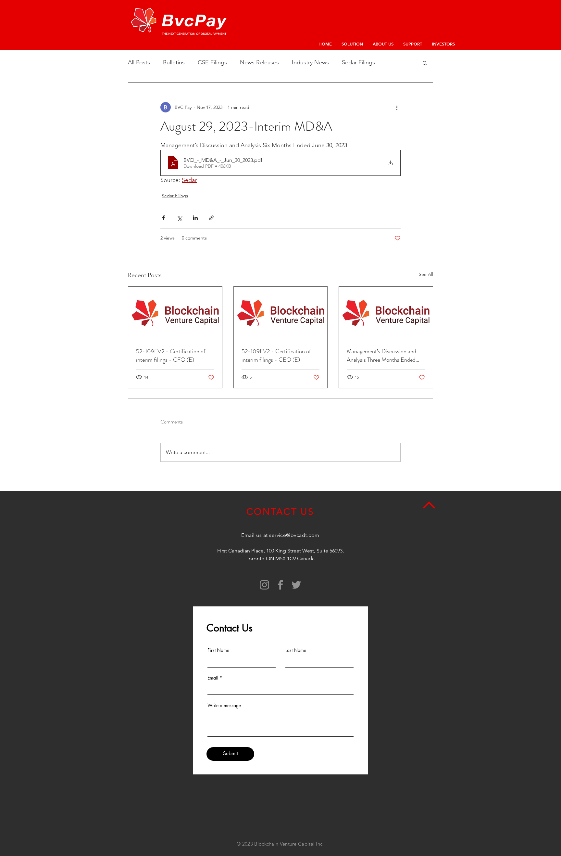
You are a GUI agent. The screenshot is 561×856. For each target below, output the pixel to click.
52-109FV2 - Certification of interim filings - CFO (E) (171, 355)
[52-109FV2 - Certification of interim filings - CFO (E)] (175, 313)
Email (212, 678)
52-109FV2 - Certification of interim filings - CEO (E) (276, 355)
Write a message (224, 705)
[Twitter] (296, 584)
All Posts (139, 62)
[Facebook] (280, 584)
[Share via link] (211, 218)
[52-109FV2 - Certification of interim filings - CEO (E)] (281, 313)
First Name (218, 650)
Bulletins (174, 62)
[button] (425, 62)
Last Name (295, 650)
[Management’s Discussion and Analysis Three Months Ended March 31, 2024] (386, 313)
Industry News (310, 62)
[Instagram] (264, 584)
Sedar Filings (358, 62)
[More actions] (397, 107)
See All (426, 274)
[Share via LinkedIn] (195, 218)
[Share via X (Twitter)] (179, 218)
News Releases (259, 62)
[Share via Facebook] (163, 218)
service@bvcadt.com (294, 535)
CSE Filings (212, 62)
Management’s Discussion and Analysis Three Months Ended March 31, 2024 (381, 355)
